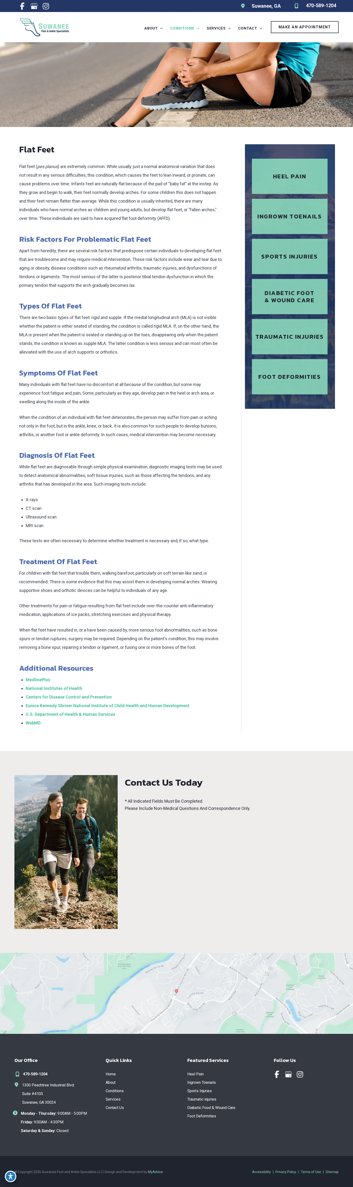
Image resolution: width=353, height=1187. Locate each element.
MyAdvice (155, 1172)
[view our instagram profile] (45, 6)
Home (111, 1074)
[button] (305, 27)
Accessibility (261, 1172)
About (111, 1082)
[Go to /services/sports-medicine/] (290, 256)
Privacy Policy (285, 1172)
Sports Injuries (199, 1091)
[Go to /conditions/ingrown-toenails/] (290, 216)
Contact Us (115, 1107)
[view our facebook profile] (22, 6)
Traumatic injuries (201, 1099)
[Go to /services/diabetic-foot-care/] (290, 296)
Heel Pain (195, 1074)
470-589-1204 (35, 1074)
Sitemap (332, 1172)
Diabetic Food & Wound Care (211, 1107)
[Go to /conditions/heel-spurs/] (290, 176)
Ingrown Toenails (201, 1082)
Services (113, 1099)
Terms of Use (311, 1172)
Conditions (115, 1091)
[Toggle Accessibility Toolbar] (10, 1176)
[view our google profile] (34, 6)
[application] (160, 28)
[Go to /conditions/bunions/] (290, 376)
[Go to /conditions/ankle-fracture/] (290, 336)
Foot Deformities (201, 1116)
